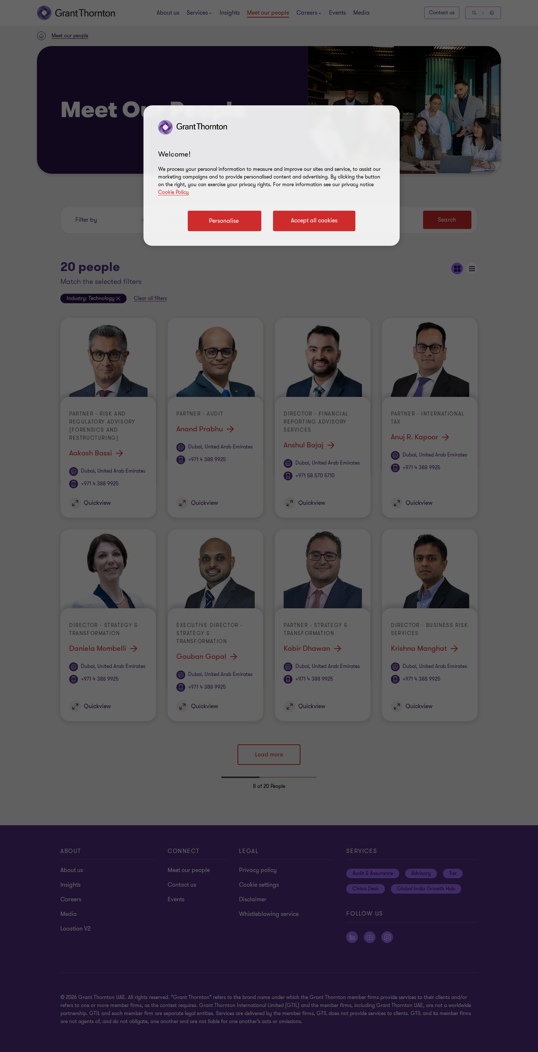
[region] (271, 175)
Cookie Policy (173, 192)
